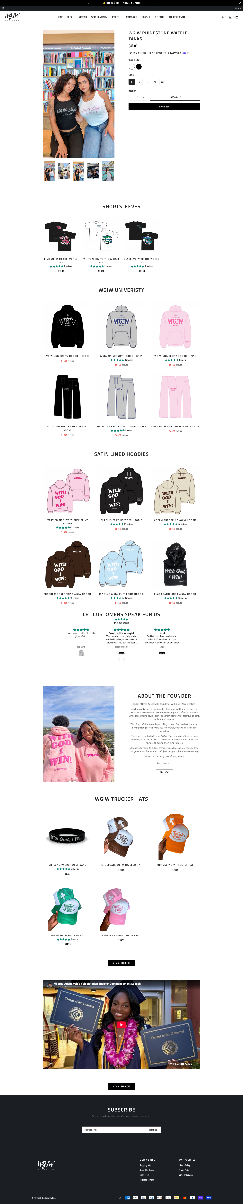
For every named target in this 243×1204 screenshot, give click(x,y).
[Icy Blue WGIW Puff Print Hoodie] (121, 564)
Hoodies (115, 17)
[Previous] (88, 3)
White (132, 67)
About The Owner (177, 17)
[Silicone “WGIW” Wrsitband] (67, 835)
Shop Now (164, 772)
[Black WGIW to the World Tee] (142, 236)
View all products (121, 963)
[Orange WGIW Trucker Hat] (175, 835)
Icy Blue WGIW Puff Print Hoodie (121, 594)
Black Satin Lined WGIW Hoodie (175, 594)
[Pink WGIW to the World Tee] (61, 236)
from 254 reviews (121, 622)
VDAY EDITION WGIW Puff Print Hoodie (67, 521)
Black (139, 67)
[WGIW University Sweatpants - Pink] (175, 397)
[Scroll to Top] (237, 1188)
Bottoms (82, 17)
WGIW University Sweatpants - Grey (121, 426)
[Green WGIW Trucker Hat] (67, 906)
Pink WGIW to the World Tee (61, 260)
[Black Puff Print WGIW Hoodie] (121, 491)
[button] (119, 660)
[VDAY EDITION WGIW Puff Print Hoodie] (67, 491)
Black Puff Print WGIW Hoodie (121, 520)
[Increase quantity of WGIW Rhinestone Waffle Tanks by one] (143, 97)
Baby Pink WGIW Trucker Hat (121, 935)
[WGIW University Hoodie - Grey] (121, 326)
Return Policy (184, 1170)
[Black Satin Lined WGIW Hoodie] (175, 564)
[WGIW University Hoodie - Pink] (175, 326)
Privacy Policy (184, 1165)
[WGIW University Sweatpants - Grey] (121, 397)
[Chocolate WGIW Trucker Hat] (121, 835)
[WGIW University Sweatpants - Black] (67, 397)
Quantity (132, 90)
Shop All (146, 17)
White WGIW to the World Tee (101, 260)
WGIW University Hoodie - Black (68, 356)
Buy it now (164, 106)
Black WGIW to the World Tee (141, 260)
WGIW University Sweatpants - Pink (175, 426)
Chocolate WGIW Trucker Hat (121, 865)
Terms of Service (147, 1179)
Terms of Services (185, 1175)
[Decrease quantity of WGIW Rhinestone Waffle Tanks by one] (132, 97)
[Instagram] (3, 8)
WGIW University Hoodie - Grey (121, 356)
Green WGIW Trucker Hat (68, 935)
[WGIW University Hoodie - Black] (67, 326)
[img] (121, 619)
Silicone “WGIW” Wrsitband (67, 865)
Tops (69, 17)
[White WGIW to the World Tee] (101, 236)
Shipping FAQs (145, 1165)
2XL (162, 81)
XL (155, 81)
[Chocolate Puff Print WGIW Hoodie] (67, 564)
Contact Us (144, 1175)
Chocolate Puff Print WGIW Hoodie (68, 594)
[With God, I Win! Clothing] (12, 17)
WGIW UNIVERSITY (99, 17)
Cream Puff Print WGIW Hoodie (175, 520)
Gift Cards (160, 17)
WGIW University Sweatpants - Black (68, 428)
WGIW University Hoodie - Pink (175, 356)
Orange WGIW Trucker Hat (175, 865)
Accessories (132, 17)
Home (60, 17)
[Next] (155, 3)
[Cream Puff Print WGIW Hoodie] (175, 491)
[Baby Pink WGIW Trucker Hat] (121, 906)
